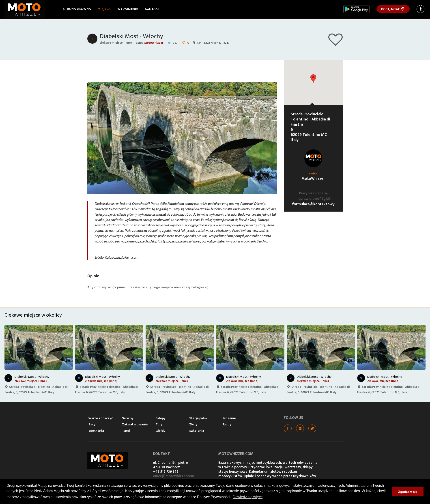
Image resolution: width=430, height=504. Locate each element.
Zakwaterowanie (135, 424)
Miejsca (104, 9)
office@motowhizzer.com (173, 476)
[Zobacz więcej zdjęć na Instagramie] (300, 428)
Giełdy (161, 430)
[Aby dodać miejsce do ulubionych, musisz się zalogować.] (335, 44)
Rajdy (227, 424)
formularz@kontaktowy (313, 204)
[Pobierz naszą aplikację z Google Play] (356, 9)
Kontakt (152, 9)
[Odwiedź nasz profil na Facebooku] (288, 428)
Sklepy (161, 418)
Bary (91, 424)
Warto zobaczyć (100, 418)
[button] (313, 78)
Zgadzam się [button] (407, 491)
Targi (126, 430)
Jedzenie (229, 418)
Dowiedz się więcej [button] (248, 497)
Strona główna (77, 9)
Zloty (193, 424)
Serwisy (127, 418)
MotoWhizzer (153, 42)
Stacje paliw (198, 418)
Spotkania (96, 430)
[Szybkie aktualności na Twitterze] (312, 428)
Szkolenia (196, 430)
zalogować (199, 287)
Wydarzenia (127, 9)
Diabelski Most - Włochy (131, 36)
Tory (159, 424)
